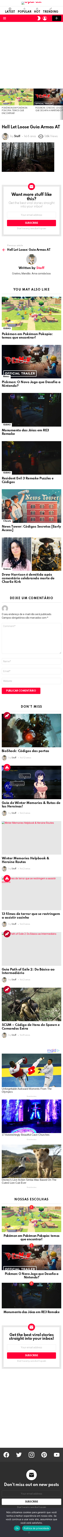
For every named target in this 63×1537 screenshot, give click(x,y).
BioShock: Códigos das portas (25, 751)
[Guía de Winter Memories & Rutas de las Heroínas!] (31, 782)
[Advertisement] (31, 55)
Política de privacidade (36, 1528)
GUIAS (6, 328)
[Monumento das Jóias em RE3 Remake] (31, 409)
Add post (56, 18)
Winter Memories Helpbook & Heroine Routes (25, 860)
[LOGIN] (45, 18)
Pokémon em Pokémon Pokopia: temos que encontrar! (14, 110)
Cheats (7, 521)
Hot (37, 12)
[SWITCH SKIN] (39, 18)
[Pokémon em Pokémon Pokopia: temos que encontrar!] (17, 97)
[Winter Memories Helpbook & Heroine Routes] (31, 838)
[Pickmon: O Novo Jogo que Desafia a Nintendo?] (31, 361)
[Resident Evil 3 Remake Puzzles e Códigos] (31, 458)
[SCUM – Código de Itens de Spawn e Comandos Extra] (31, 1004)
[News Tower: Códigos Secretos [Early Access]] (31, 506)
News (6, 376)
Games (7, 569)
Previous (2, 104)
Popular (24, 12)
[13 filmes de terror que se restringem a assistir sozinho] (31, 893)
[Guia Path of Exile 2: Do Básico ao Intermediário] (31, 949)
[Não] (29, 1532)
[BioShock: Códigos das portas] (31, 730)
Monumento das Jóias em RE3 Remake (31, 1312)
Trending (50, 12)
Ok (17, 1528)
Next (61, 104)
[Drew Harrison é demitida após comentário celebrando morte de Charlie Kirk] (31, 554)
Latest (10, 12)
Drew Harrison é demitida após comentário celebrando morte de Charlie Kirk (28, 578)
